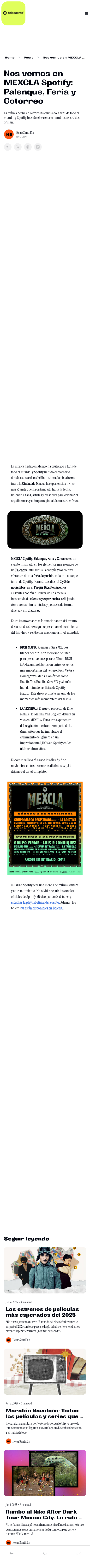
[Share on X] (18, 147)
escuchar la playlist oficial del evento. (35, 902)
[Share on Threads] (28, 147)
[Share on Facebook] (8, 147)
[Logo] (13, 13)
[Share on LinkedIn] (38, 147)
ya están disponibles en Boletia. (42, 908)
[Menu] (87, 13)
